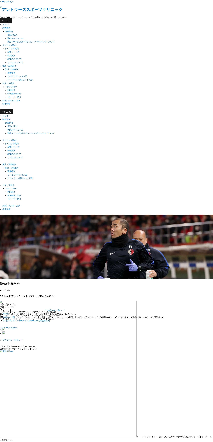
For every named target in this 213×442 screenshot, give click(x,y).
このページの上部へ (9, 328)
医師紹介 (11, 90)
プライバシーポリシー (12, 340)
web (11, 351)
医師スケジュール (15, 38)
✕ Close (6, 111)
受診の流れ (12, 35)
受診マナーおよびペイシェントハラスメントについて (31, 42)
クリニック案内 (9, 45)
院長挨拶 (11, 56)
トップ (5, 24)
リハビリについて (15, 62)
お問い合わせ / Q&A (11, 100)
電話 (4, 351)
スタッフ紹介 (8, 83)
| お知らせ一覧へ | (55, 310)
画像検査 (11, 73)
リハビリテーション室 (17, 76)
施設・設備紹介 (9, 66)
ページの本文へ (7, 2)
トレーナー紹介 (14, 97)
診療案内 (6, 28)
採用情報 (6, 104)
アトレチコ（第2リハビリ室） (20, 80)
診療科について (14, 59)
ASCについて (13, 52)
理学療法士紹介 (14, 94)
